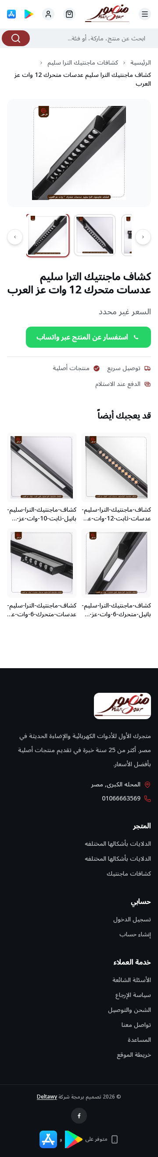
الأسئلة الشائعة (131, 980)
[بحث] (16, 38)
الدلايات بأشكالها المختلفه (118, 843)
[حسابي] (69, 14)
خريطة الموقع (134, 1054)
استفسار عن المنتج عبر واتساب (82, 337)
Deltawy (47, 1097)
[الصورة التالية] (15, 237)
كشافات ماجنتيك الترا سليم (82, 62)
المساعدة (139, 1039)
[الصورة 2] (95, 235)
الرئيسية (140, 62)
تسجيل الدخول (132, 919)
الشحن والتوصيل (129, 1010)
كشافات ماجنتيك (129, 873)
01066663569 (121, 798)
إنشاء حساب (135, 934)
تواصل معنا (136, 1025)
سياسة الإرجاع (133, 995)
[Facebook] (79, 1116)
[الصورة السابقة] (143, 237)
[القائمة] (145, 14)
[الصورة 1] (47, 235)
